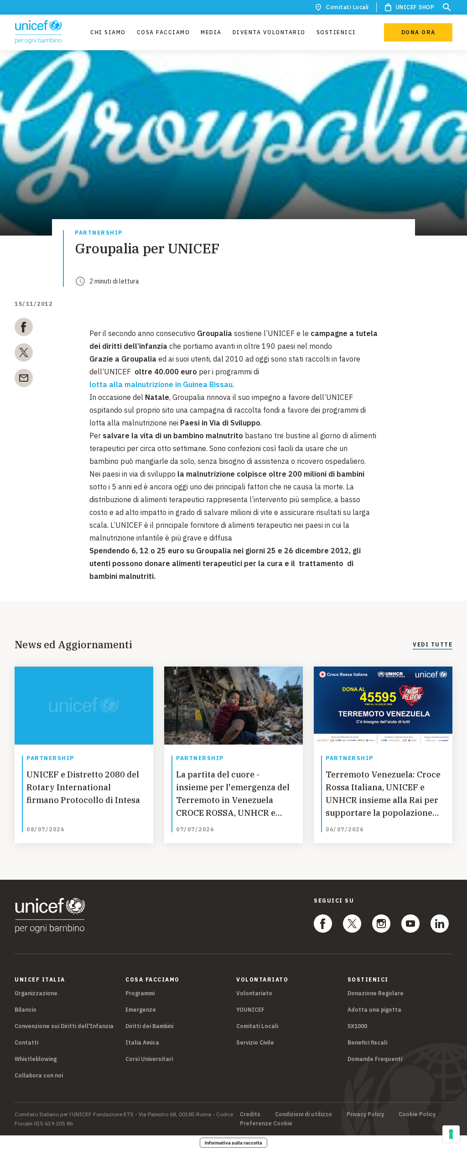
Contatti (26, 1042)
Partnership (99, 233)
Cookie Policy (417, 1114)
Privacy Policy (365, 1114)
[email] (24, 380)
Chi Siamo (108, 32)
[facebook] (24, 329)
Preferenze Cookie (266, 1123)
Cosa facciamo (163, 32)
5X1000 (357, 1026)
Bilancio (25, 1009)
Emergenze (140, 1009)
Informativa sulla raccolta (233, 1142)
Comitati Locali (347, 7)
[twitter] (24, 354)
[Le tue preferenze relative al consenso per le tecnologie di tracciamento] (451, 1134)
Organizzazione (36, 993)
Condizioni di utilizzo (303, 1114)
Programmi (140, 993)
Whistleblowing (36, 1058)
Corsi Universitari (149, 1058)
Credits (250, 1114)
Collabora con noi (39, 1075)
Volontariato (254, 993)
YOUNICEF (250, 1009)
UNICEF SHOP (415, 7)
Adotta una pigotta (374, 1009)
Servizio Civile (255, 1042)
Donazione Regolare (376, 993)
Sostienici (336, 32)
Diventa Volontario (269, 32)
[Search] (446, 7)
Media (211, 32)
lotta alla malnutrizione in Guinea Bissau (161, 384)
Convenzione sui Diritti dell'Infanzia (64, 1026)
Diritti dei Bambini (149, 1026)
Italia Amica (142, 1042)
